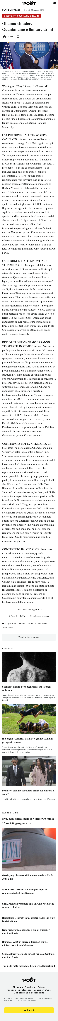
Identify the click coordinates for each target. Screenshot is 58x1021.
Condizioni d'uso (42, 989)
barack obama (17, 623)
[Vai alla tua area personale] (54, 3)
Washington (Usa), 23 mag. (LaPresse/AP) (25, 86)
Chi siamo (18, 987)
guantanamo (42, 623)
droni (30, 623)
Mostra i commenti (29, 637)
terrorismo (8, 627)
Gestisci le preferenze (19, 989)
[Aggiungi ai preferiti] (18, 36)
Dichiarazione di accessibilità (29, 992)
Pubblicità (30, 987)
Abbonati (29, 1010)
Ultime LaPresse (11, 10)
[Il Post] (29, 3)
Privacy (41, 987)
